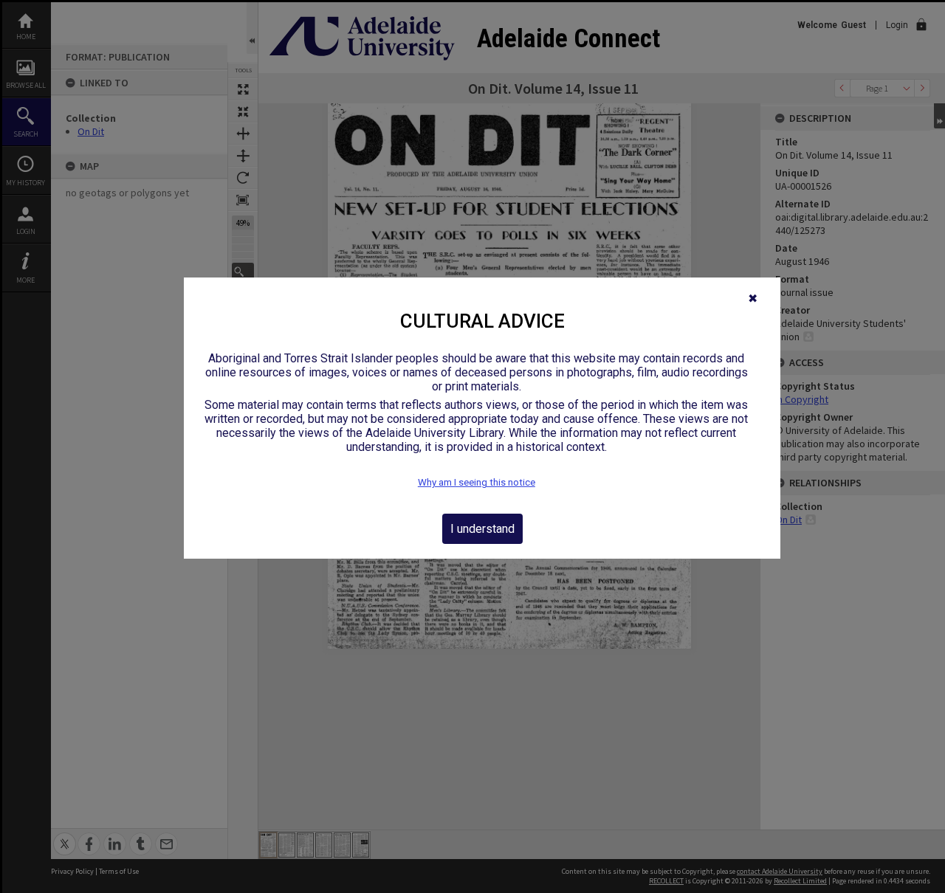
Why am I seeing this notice (476, 482)
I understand (482, 529)
